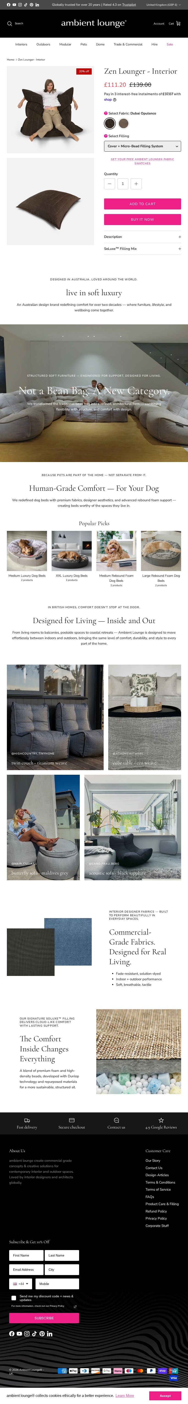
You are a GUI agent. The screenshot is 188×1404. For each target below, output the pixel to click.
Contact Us (154, 1171)
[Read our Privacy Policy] (75, 1310)
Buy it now (143, 223)
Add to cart (143, 207)
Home (10, 63)
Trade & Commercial (128, 48)
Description (113, 240)
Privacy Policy (156, 1222)
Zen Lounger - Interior (31, 63)
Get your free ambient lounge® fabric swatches (142, 165)
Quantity (111, 178)
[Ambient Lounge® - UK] (94, 27)
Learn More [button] (125, 1396)
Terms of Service (158, 1193)
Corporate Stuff (157, 1229)
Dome (100, 48)
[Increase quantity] (136, 187)
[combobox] (20, 1287)
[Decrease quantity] (109, 187)
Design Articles (157, 1179)
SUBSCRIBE (44, 1322)
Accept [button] (165, 1396)
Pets (83, 48)
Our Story (153, 1164)
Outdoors (43, 48)
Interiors (21, 48)
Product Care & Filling (162, 1208)
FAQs (150, 1200)
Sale (170, 48)
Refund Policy (156, 1215)
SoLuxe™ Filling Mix (120, 252)
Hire (155, 48)
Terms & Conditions (160, 1186)
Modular (65, 48)
